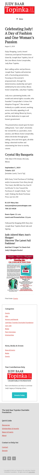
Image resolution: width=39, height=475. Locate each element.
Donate (5, 450)
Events (15, 298)
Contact (5, 447)
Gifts (6, 316)
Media (7, 329)
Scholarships (9, 335)
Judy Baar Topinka (19, 8)
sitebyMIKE (32, 472)
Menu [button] (21, 19)
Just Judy (8, 326)
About (4, 435)
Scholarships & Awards (10, 428)
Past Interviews (10, 332)
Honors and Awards (11, 319)
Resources (6, 425)
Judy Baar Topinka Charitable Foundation (19, 323)
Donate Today (19, 395)
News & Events (10, 350)
